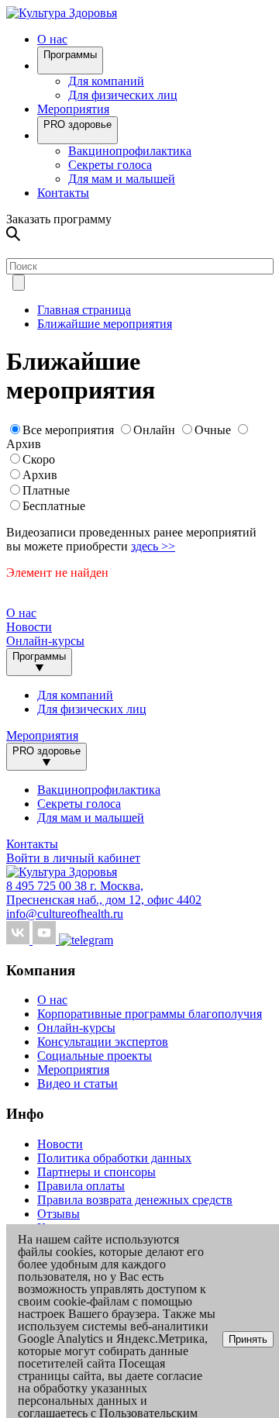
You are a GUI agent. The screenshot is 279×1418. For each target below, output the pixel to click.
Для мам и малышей (121, 178)
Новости (29, 626)
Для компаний (106, 81)
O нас (52, 39)
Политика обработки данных (114, 1157)
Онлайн (154, 429)
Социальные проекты (94, 1055)
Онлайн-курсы (45, 640)
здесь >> (153, 546)
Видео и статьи (77, 1083)
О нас (52, 999)
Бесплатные (53, 505)
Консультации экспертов (102, 1041)
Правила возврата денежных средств (134, 1199)
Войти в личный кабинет (73, 857)
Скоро (38, 459)
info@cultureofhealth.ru (64, 913)
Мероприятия (73, 109)
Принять (248, 1339)
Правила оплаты (81, 1185)
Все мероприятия (68, 429)
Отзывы (58, 1213)
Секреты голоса (110, 164)
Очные (214, 429)
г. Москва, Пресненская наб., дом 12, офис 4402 (104, 892)
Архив (23, 443)
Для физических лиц (122, 95)
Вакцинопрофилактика (129, 150)
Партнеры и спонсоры (96, 1171)
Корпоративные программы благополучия (149, 1013)
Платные (46, 490)
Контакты (63, 192)
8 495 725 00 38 (48, 885)
